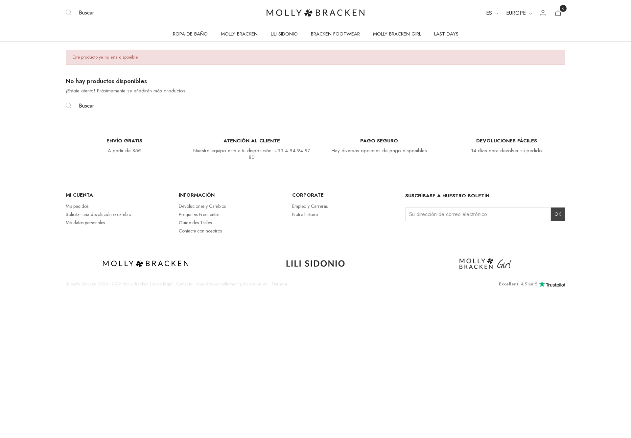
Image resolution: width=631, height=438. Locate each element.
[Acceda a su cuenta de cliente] (543, 13)
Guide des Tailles (195, 222)
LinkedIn (432, 233)
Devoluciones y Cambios (202, 206)
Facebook (420, 233)
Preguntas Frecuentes (199, 214)
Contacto (184, 284)
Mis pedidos (77, 206)
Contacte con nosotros (200, 231)
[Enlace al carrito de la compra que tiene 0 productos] (558, 14)
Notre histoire (305, 214)
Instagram (409, 233)
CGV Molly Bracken (130, 284)
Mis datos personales (85, 222)
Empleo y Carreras (310, 206)
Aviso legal (162, 284)
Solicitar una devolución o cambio (98, 214)
